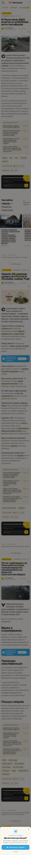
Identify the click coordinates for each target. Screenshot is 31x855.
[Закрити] (28, 829)
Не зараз (15, 851)
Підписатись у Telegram (16, 847)
